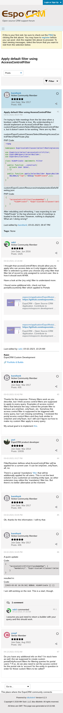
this (35, 426)
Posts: (14, 104)
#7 (58, 652)
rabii (20, 349)
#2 (58, 261)
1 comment (17, 602)
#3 (58, 394)
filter (35, 473)
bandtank (22, 225)
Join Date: (16, 102)
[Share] (56, 104)
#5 (58, 515)
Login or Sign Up (51, 2)
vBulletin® (31, 698)
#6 (58, 552)
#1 (58, 112)
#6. (55, 609)
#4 (58, 458)
